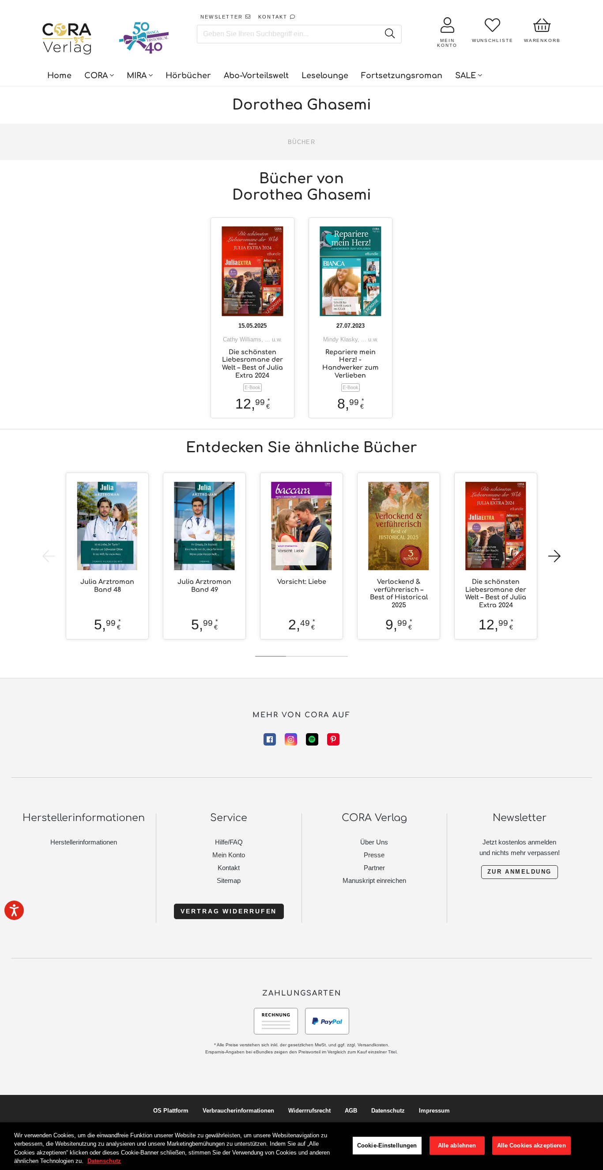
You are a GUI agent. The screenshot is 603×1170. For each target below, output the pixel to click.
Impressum (434, 1110)
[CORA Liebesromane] (67, 40)
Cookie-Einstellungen (387, 1145)
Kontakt (229, 867)
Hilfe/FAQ (229, 842)
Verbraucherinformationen (238, 1110)
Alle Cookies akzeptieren (531, 1145)
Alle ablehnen (457, 1145)
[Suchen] (389, 34)
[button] (554, 556)
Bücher (301, 142)
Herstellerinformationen (83, 842)
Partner (374, 867)
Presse (374, 855)
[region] (301, 1146)
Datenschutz (388, 1110)
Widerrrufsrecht (309, 1110)
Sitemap (229, 880)
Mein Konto (228, 855)
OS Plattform (170, 1110)
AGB (351, 1110)
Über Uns (374, 842)
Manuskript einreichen (374, 880)
